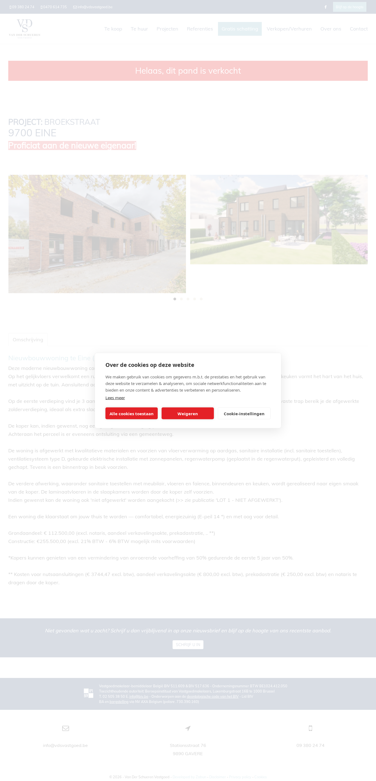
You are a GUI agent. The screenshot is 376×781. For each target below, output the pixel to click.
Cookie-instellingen (244, 413)
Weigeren (188, 413)
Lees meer (115, 397)
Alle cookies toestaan (132, 413)
